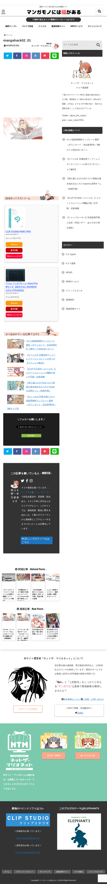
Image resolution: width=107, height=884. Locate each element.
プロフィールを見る (28, 709)
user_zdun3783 (75, 120)
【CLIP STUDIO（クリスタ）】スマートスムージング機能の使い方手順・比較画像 (41, 373)
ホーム (7, 872)
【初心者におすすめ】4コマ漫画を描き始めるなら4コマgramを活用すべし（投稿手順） (40, 387)
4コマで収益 (27, 26)
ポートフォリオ (87, 755)
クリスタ (42, 26)
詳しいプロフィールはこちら (35, 540)
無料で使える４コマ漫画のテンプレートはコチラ (54, 20)
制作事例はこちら (72, 699)
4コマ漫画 (70, 263)
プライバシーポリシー (24, 872)
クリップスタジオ (74, 291)
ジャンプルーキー (42, 492)
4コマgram (71, 254)
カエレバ (15, 234)
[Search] (98, 45)
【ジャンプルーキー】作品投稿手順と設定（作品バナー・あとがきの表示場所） (83, 222)
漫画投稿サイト (58, 26)
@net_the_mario (78, 115)
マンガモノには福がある (48, 880)
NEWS (69, 272)
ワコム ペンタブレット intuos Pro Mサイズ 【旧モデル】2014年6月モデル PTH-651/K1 (22, 286)
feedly (32, 436)
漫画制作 (70, 300)
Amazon (14, 244)
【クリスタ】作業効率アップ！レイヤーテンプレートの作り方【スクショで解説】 (41, 359)
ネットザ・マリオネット (41, 46)
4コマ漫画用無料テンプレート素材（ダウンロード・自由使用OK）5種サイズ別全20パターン (41, 345)
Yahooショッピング (14, 256)
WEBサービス (76, 26)
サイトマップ (45, 872)
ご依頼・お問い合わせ (93, 699)
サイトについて (95, 26)
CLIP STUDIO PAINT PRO (18, 231)
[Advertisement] (31, 91)
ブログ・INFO (53, 755)
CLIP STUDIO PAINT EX (28, 838)
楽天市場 (14, 250)
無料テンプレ (11, 26)
